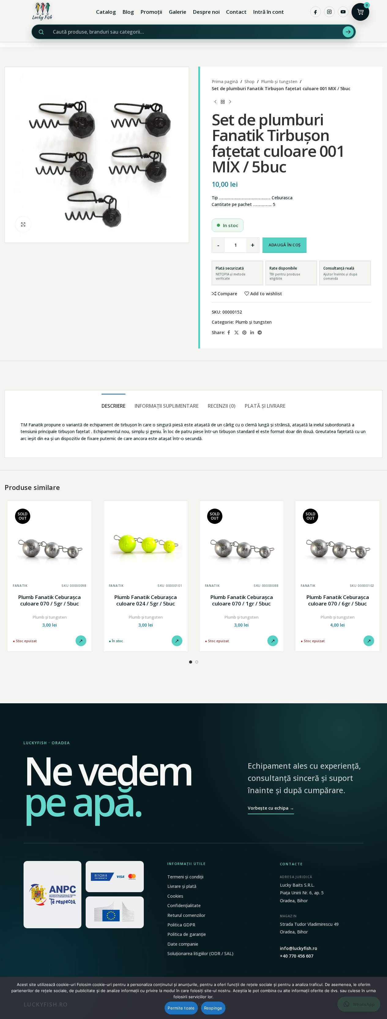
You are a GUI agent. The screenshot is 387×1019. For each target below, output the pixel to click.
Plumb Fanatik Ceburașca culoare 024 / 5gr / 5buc (145, 600)
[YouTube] (343, 11)
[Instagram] (329, 11)
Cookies (175, 896)
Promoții (151, 11)
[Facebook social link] (229, 333)
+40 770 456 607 (296, 956)
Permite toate (181, 1008)
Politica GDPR (181, 925)
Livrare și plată (181, 886)
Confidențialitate (184, 905)
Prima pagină (225, 81)
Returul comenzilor (186, 915)
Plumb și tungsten (279, 81)
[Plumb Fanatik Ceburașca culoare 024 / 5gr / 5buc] (145, 543)
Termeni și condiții (185, 877)
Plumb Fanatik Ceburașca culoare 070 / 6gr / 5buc (337, 600)
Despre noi (206, 11)
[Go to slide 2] (196, 662)
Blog (128, 11)
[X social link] (236, 333)
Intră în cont (268, 11)
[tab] (113, 403)
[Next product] (230, 101)
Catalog (106, 11)
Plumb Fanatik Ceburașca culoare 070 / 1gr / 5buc (241, 600)
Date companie (182, 944)
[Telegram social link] (260, 333)
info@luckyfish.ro (298, 948)
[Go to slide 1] (190, 662)
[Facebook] (315, 11)
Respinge (213, 1008)
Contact (236, 11)
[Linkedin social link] (252, 333)
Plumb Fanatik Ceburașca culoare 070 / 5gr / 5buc (49, 600)
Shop (249, 81)
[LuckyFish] (44, 12)
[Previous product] (215, 101)
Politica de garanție (186, 934)
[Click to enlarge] (23, 224)
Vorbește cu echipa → (271, 808)
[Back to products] (222, 101)
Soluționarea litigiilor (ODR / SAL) (200, 953)
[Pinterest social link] (244, 333)
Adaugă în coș (284, 245)
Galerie (177, 11)
